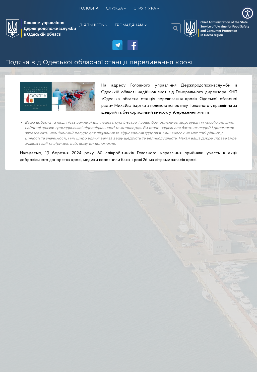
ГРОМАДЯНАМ (129, 25)
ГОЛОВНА (88, 8)
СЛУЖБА (114, 8)
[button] (247, 13)
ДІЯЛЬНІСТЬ (91, 25)
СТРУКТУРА (145, 8)
